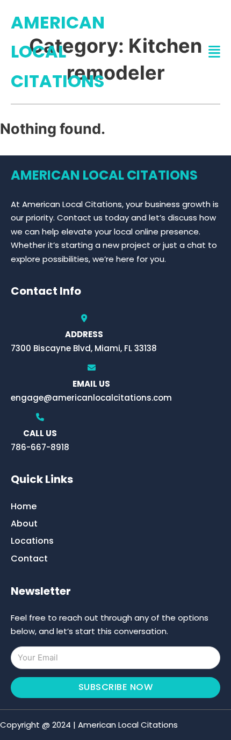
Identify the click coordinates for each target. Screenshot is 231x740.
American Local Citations (58, 51)
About (24, 523)
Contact (29, 558)
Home (24, 506)
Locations (32, 541)
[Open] (214, 52)
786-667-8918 (40, 447)
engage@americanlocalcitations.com (91, 397)
